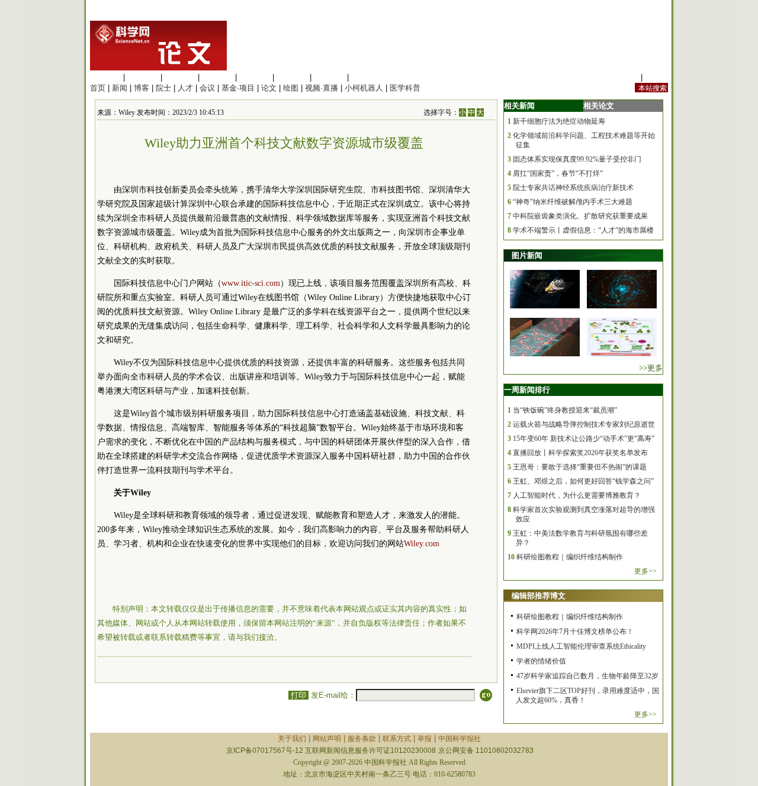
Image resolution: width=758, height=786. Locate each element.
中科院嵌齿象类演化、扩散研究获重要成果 (580, 216)
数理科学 (329, 77)
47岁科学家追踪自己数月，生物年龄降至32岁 (587, 676)
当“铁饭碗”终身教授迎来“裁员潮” (565, 410)
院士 (163, 87)
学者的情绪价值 (541, 661)
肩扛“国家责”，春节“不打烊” (558, 173)
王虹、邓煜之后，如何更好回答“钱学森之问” (583, 481)
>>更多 (651, 367)
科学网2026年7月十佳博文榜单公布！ (575, 631)
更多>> (645, 571)
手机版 (656, 77)
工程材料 (217, 77)
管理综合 (366, 77)
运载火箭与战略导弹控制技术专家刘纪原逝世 (584, 424)
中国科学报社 (459, 739)
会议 (207, 87)
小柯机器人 (364, 87)
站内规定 (623, 77)
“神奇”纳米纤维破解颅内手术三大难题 (572, 202)
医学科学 (142, 77)
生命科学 (105, 77)
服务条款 (362, 739)
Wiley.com (421, 543)
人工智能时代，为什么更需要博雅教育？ (577, 495)
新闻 (119, 87)
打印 (298, 695)
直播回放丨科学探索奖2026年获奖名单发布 (580, 453)
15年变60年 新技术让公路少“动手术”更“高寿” (583, 438)
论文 (269, 87)
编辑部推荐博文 (539, 595)
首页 (97, 87)
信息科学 (254, 77)
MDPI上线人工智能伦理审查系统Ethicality (581, 646)
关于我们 (292, 739)
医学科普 (405, 87)
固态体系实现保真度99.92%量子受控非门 (577, 159)
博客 (141, 87)
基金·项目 (238, 87)
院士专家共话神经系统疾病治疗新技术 (573, 187)
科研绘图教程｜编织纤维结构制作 (569, 557)
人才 (185, 87)
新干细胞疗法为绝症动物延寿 (559, 121)
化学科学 (180, 77)
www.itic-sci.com (250, 283)
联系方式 (397, 739)
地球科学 (292, 77)
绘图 (290, 87)
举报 (424, 739)
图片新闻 (527, 255)
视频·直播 (321, 87)
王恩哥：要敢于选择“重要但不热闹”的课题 (580, 467)
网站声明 (327, 739)
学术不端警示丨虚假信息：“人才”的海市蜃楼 (583, 230)
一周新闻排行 (527, 389)
